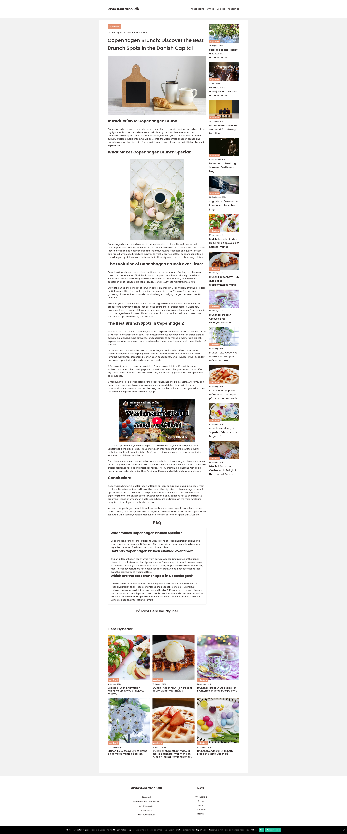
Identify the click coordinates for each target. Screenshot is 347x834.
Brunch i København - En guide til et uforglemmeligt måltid (224, 280)
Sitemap (201, 813)
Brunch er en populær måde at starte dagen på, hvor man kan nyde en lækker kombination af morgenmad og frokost (223, 394)
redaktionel (114, 27)
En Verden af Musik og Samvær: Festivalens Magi (222, 167)
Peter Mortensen (138, 32)
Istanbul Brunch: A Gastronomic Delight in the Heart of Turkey (223, 470)
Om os (210, 8)
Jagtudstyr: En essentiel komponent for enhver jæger (223, 205)
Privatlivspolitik (273, 830)
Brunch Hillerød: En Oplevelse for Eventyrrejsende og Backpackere (220, 318)
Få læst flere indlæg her (157, 611)
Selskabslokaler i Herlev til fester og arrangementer (223, 53)
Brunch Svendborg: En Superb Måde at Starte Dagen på (223, 432)
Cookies (221, 8)
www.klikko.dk (149, 814)
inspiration (214, 41)
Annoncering (197, 8)
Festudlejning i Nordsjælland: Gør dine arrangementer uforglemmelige (223, 91)
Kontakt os (233, 8)
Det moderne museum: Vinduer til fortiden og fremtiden (223, 129)
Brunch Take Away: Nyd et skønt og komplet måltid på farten (223, 356)
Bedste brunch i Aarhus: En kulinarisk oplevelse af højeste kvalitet (224, 243)
